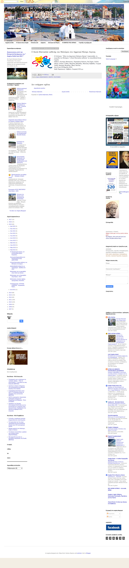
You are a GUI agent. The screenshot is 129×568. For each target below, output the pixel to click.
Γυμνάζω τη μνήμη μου (85, 42)
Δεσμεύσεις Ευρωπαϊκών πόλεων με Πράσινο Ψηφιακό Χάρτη (17, 120)
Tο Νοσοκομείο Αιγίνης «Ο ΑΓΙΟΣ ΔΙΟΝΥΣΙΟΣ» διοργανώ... (17, 253)
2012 (10, 297)
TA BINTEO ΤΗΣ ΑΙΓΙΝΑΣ (69, 42)
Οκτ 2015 (13, 231)
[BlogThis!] (35, 75)
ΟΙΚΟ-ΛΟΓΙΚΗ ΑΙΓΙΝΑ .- (114, 333)
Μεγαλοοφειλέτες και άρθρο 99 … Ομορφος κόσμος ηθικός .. (17, 176)
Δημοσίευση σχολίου (39, 88)
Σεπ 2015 (13, 233)
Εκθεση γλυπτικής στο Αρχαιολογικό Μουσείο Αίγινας (22, 133)
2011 (10, 299)
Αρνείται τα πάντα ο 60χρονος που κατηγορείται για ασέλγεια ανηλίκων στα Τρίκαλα (17, 387)
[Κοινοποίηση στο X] (37, 75)
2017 (10, 219)
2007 (10, 309)
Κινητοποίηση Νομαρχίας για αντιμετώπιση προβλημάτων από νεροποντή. (22, 159)
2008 (10, 306)
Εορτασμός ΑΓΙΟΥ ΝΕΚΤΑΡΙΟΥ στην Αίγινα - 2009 (17, 190)
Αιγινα (37, 77)
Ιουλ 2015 (13, 238)
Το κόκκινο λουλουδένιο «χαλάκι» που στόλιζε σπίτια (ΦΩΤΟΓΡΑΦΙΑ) (18, 433)
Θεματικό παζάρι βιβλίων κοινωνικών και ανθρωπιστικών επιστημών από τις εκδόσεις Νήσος (117, 374)
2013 (10, 295)
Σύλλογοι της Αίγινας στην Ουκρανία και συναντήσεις (20, 196)
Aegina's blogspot (29, 9)
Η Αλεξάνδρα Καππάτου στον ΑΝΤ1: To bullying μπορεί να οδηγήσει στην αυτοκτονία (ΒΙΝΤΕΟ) (16, 393)
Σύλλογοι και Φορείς (54, 42)
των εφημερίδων (121, 146)
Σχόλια (110, 516)
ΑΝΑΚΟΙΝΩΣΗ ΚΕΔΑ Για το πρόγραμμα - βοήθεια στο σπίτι (17, 268)
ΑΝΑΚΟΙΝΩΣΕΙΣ (44, 77)
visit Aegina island (113, 354)
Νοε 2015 (13, 228)
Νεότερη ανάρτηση (37, 91)
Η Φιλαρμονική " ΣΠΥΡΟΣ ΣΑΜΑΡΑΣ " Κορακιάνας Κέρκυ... (17, 285)
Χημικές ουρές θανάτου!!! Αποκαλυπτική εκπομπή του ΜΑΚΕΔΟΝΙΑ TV (120, 442)
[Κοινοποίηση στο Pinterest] (41, 75)
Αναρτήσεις (111, 513)
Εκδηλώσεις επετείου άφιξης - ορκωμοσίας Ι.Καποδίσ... (18, 279)
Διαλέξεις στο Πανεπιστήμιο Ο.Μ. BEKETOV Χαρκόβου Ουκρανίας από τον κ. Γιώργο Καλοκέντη (117, 389)
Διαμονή (43, 42)
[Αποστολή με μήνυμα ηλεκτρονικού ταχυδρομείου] (33, 75)
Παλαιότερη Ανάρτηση (95, 91)
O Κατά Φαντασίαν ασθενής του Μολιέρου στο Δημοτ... (18, 263)
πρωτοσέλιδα (115, 146)
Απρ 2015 (13, 245)
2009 (10, 304)
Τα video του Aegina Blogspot (18, 210)
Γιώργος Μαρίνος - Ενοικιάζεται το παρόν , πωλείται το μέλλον (22, 105)
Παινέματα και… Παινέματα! (115, 476)
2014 (10, 292)
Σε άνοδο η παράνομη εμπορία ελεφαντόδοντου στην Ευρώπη (17, 419)
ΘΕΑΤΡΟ (50, 77)
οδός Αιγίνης (111, 317)
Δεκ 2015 (13, 226)
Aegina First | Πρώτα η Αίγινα (116, 475)
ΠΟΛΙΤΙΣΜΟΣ (57, 77)
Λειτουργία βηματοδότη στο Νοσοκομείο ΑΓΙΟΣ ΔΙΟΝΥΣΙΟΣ (17, 259)
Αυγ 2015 (13, 235)
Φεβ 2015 (13, 250)
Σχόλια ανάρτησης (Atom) (45, 94)
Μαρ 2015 (13, 247)
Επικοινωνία (34, 42)
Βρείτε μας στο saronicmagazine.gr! (116, 417)
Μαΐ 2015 (13, 243)
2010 (10, 302)
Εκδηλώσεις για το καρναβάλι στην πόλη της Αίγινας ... (18, 272)
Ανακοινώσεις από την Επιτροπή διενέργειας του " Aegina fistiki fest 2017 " (16, 54)
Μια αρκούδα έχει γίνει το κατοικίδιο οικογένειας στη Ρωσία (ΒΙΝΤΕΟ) (17, 438)
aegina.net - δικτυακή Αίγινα (116, 402)
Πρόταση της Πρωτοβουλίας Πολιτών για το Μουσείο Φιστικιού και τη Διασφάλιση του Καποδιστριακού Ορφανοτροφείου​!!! (117, 339)
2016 (10, 222)
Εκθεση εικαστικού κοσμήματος (22, 89)
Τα (111, 146)
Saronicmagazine (113, 415)
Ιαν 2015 (12, 289)
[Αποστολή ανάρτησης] (52, 74)
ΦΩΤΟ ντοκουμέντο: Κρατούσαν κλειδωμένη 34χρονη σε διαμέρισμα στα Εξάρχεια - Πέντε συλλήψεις (17, 399)
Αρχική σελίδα (9, 42)
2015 (10, 224)
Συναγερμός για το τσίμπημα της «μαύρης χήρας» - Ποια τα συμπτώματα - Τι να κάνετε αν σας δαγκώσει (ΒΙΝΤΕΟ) (18, 382)
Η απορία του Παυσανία (20, 142)
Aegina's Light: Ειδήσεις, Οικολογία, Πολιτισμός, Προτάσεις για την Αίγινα (117, 496)
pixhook (79, 553)
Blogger (88, 553)
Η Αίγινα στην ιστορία (22, 42)
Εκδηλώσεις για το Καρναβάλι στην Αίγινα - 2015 (18, 276)
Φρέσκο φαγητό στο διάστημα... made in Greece (17, 429)
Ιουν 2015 (13, 240)
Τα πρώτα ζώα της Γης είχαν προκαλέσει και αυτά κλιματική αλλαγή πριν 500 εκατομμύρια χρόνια (17, 424)
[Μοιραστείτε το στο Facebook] (39, 75)
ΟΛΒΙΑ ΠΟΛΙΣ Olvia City (115, 385)
